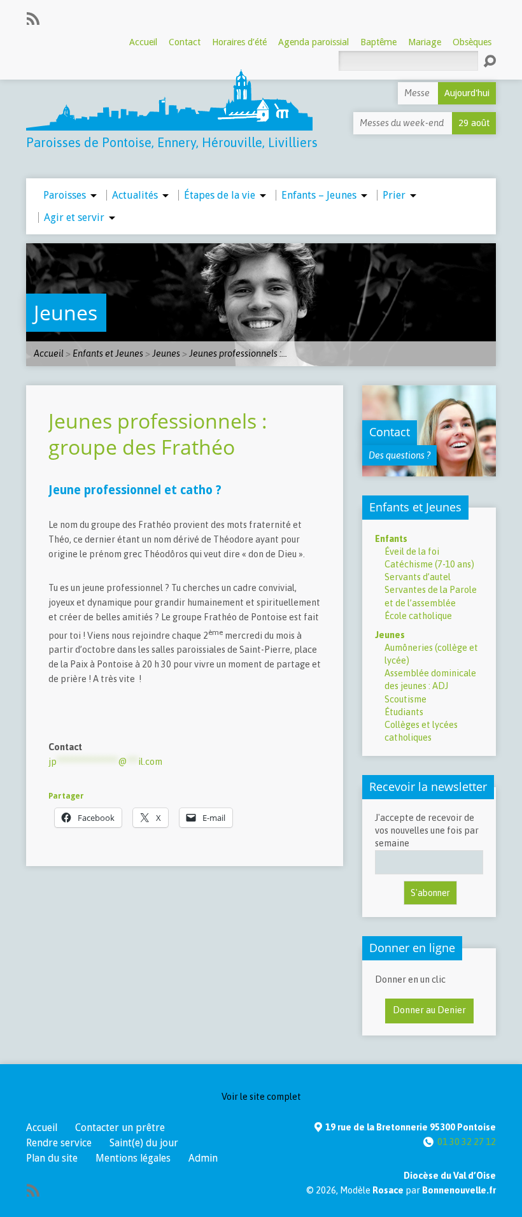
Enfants (391, 539)
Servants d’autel (417, 577)
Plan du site (52, 1158)
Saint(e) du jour (143, 1143)
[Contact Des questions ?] (429, 470)
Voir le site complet (261, 1097)
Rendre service (59, 1143)
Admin (203, 1158)
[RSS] (33, 18)
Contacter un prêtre (120, 1127)
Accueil (49, 353)
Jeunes (65, 312)
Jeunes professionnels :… (238, 353)
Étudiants (403, 712)
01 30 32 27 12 (466, 1142)
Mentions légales (133, 1158)
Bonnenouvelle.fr (459, 1190)
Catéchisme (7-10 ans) (429, 564)
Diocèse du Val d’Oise (450, 1176)
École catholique (418, 616)
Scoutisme (405, 699)
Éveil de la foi (411, 551)
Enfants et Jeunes (108, 353)
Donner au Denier (429, 1010)
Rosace (388, 1190)
